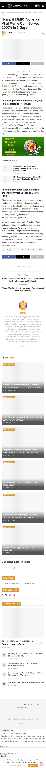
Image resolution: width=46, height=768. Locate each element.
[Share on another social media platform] (37, 63)
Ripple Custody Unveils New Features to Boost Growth (20, 483)
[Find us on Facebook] (2, 595)
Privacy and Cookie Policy (17, 765)
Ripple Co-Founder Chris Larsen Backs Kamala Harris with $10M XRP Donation (20, 451)
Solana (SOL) (38, 250)
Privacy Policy (36, 705)
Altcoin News (8, 364)
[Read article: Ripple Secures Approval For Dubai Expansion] (23, 540)
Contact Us (15, 705)
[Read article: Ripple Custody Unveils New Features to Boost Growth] (23, 475)
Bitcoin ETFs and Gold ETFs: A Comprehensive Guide (17, 643)
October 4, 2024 (9, 520)
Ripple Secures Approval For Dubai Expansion (18, 548)
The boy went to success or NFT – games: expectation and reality (22, 664)
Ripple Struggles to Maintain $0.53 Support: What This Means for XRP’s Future (25, 674)
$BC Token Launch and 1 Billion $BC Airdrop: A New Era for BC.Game (27, 178)
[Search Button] (43, 5)
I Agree (33, 765)
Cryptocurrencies (13, 250)
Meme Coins (26, 250)
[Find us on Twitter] (6, 595)
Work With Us (25, 705)
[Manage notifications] (41, 764)
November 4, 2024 (20, 173)
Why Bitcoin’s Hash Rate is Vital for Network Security (26, 682)
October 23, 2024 (9, 455)
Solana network (27, 206)
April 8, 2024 (21, 32)
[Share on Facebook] (9, 63)
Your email (3, 746)
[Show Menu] (3, 5)
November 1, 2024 (20, 181)
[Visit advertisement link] (23, 570)
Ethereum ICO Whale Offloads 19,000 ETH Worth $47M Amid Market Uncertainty (21, 516)
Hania (11, 32)
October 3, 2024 (9, 553)
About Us (7, 705)
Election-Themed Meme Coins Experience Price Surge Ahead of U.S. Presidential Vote (27, 168)
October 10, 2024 (9, 488)
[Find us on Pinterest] (14, 595)
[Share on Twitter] (23, 63)
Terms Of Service (22, 707)
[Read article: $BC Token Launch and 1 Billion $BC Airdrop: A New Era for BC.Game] (7, 179)
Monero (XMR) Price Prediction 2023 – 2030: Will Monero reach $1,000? (25, 655)
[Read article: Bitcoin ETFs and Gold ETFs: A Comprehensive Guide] (23, 623)
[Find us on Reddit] (10, 595)
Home (3, 12)
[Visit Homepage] (19, 6)
